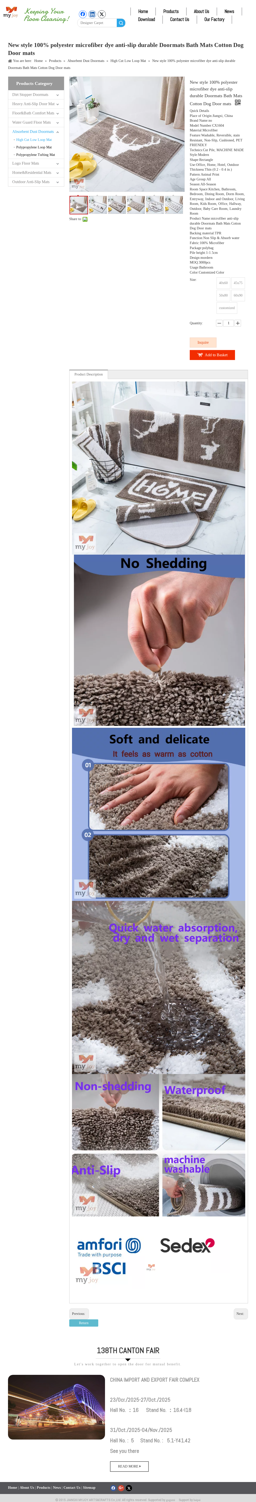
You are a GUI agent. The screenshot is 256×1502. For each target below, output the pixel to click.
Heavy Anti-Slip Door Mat (33, 104)
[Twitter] (102, 14)
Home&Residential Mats (31, 172)
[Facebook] (83, 14)
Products (171, 11)
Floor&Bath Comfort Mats (33, 113)
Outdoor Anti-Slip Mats (31, 182)
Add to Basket (216, 355)
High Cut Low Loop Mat (34, 140)
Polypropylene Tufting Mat (35, 155)
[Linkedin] (92, 14)
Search (121, 23)
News (229, 11)
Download (146, 19)
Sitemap (89, 1488)
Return (83, 1323)
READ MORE (129, 1466)
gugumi (170, 1500)
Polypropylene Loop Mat (34, 147)
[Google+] (121, 1488)
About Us (201, 11)
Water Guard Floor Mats (31, 122)
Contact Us (179, 19)
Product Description (88, 374)
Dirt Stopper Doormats (30, 94)
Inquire (203, 342)
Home (143, 11)
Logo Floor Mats (25, 163)
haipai (197, 1500)
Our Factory (214, 19)
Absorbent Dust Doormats (33, 131)
